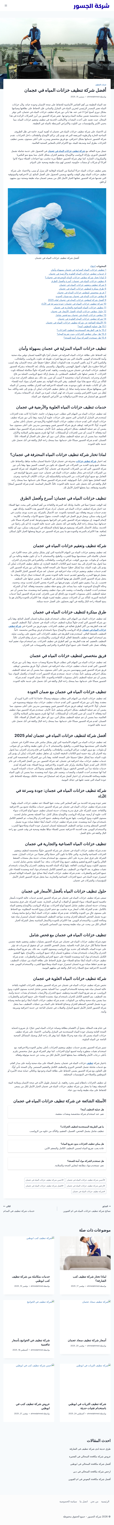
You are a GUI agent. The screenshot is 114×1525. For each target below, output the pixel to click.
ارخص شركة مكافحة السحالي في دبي (92, 1471)
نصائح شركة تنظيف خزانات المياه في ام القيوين (87, 1208)
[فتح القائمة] (5, 5)
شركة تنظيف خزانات (86, 461)
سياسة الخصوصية (68, 1501)
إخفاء (93, 266)
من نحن (94, 1501)
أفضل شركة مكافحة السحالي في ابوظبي (90, 1464)
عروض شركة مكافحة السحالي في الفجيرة (90, 1456)
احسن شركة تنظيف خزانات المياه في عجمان (45, 1180)
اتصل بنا (84, 1501)
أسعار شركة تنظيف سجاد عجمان (87, 1340)
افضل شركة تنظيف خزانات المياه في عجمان (44, 1186)
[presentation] (85, 1253)
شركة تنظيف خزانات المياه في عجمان (66, 151)
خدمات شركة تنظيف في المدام (18, 1208)
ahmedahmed (93, 97)
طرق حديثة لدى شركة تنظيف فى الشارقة (90, 1448)
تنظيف (90, 1063)
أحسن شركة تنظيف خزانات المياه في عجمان (86, 1180)
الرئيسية (105, 1501)
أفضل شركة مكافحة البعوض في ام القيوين (89, 1479)
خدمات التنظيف (100, 85)
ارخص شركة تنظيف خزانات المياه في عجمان (86, 1186)
